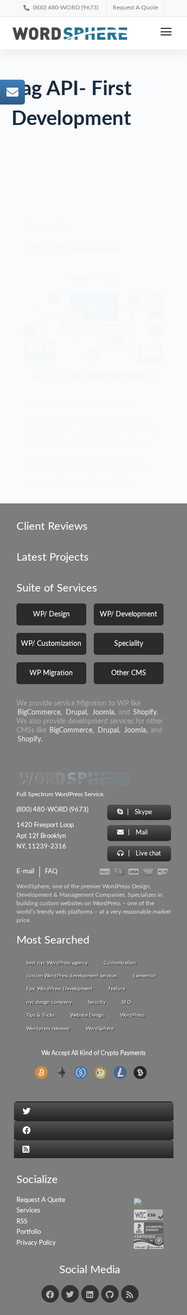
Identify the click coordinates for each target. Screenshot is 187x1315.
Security (97, 1002)
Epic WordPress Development (59, 988)
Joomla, (104, 712)
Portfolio (28, 1232)
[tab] (94, 1110)
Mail (141, 833)
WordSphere (100, 1028)
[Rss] (130, 1294)
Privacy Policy (36, 1243)
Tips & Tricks (40, 1015)
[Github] (110, 1294)
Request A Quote (40, 1200)
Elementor (144, 975)
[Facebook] (50, 1294)
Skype (142, 812)
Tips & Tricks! (49, 225)
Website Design (87, 1015)
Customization (120, 962)
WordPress (132, 1015)
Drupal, (77, 712)
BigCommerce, (39, 712)
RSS (21, 1221)
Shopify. (145, 712)
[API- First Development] (93, 327)
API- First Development (74, 248)
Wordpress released (48, 1028)
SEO (126, 1002)
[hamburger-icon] (166, 33)
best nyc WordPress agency (57, 962)
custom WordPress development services (71, 975)
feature (117, 988)
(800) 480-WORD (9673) (57, 810)
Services (28, 1210)
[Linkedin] (90, 1294)
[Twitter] (70, 1294)
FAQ (51, 871)
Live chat (147, 853)
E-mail (25, 871)
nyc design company (49, 1002)
